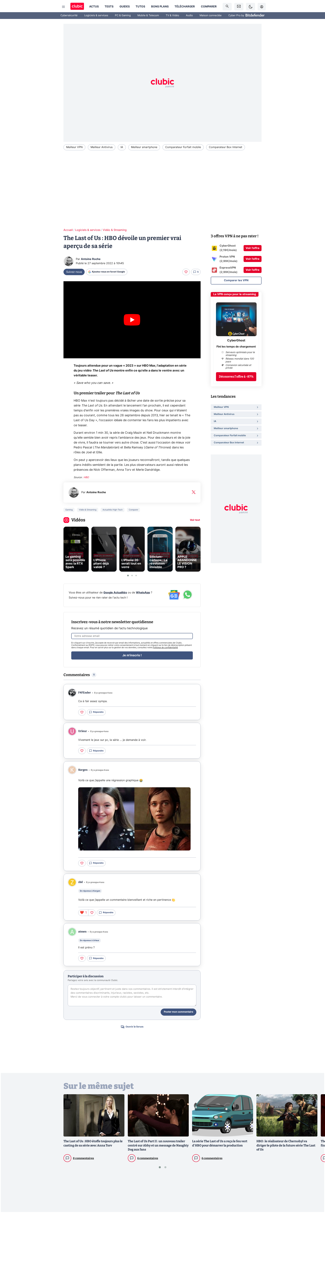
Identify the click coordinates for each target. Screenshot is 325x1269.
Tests (109, 6)
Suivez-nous (74, 272)
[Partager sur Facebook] (316, 1240)
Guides (125, 6)
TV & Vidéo (172, 15)
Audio (189, 15)
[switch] (250, 6)
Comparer (209, 6)
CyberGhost (236, 340)
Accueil (68, 230)
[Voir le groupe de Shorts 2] (132, 575)
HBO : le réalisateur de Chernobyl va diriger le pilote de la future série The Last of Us (285, 1145)
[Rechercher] (227, 6)
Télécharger (185, 6)
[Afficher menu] (63, 7)
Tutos (140, 6)
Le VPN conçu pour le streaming (234, 294)
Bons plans (160, 6)
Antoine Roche (91, 259)
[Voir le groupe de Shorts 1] (128, 575)
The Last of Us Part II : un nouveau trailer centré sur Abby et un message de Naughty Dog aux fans (158, 1145)
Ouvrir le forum (134, 1026)
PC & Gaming (123, 15)
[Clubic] (77, 7)
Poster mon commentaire (178, 1012)
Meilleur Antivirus (102, 147)
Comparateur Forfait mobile (183, 147)
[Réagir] (186, 272)
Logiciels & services (96, 15)
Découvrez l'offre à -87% (236, 377)
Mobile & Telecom (148, 15)
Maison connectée (211, 15)
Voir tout (195, 520)
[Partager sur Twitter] (316, 1251)
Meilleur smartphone (144, 147)
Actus (94, 6)
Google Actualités (115, 592)
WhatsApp (143, 592)
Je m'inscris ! (132, 655)
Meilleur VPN (74, 147)
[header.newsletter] (239, 6)
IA (122, 147)
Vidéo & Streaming (115, 230)
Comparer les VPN (236, 280)
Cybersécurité (69, 15)
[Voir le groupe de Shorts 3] (136, 575)
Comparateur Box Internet (225, 147)
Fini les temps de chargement (236, 346)
